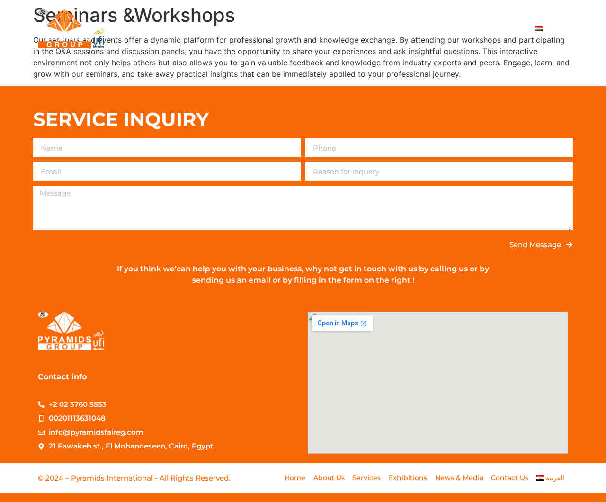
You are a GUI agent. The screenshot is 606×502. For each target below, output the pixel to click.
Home (228, 28)
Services (320, 28)
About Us (272, 28)
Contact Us (499, 28)
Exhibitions (373, 28)
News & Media (436, 28)
